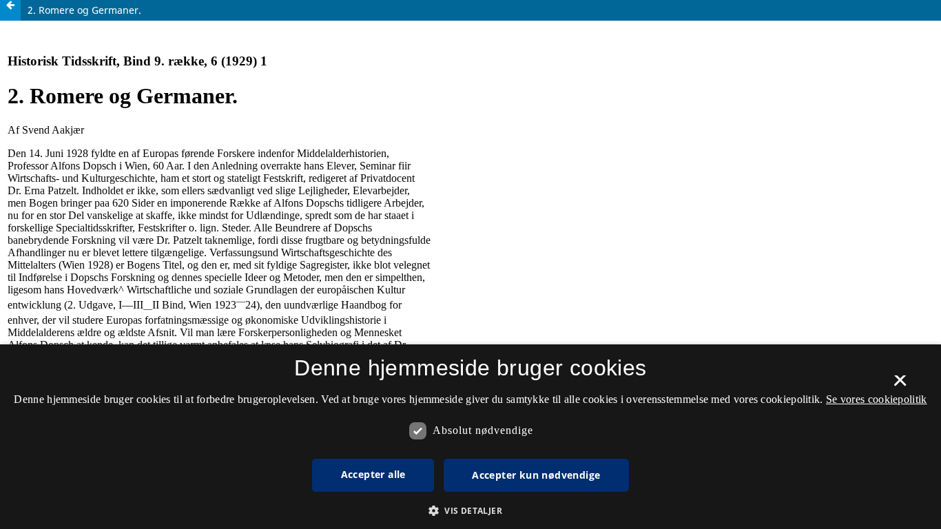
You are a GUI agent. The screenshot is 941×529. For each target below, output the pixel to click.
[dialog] (470, 436)
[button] (470, 510)
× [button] (900, 385)
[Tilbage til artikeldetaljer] (10, 10)
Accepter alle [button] (373, 474)
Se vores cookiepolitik (876, 399)
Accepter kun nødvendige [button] (536, 474)
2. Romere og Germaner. (84, 10)
